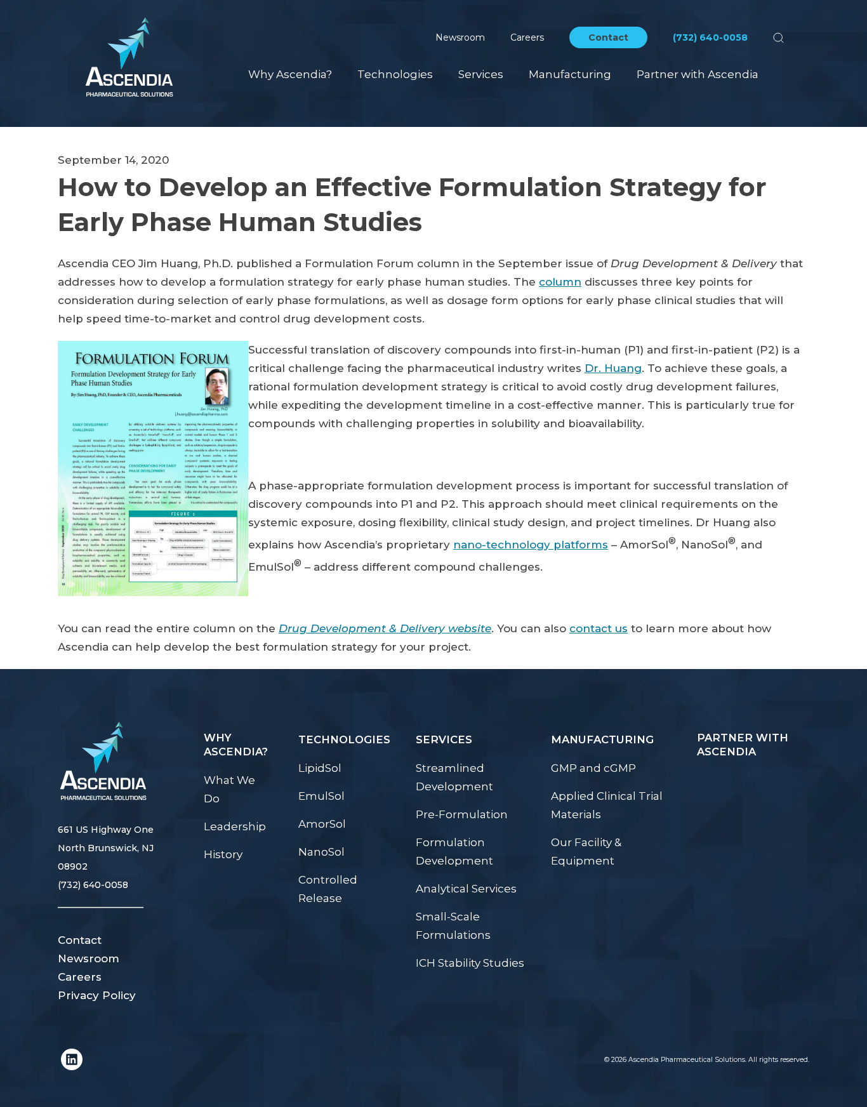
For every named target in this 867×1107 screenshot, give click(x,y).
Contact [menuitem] (80, 940)
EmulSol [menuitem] (321, 796)
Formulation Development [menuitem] (454, 851)
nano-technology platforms (530, 544)
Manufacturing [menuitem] (570, 74)
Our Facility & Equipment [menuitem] (586, 851)
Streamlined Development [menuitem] (454, 777)
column (560, 281)
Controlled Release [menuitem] (327, 889)
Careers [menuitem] (80, 977)
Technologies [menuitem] (395, 74)
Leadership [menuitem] (235, 826)
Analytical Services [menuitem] (466, 888)
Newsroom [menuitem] (88, 958)
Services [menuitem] (480, 74)
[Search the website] (778, 37)
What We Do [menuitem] (229, 789)
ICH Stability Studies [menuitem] (470, 963)
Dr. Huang (613, 368)
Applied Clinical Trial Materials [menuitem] (607, 805)
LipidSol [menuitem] (319, 768)
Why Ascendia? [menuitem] (290, 74)
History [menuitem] (223, 854)
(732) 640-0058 (710, 37)
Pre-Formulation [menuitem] (462, 814)
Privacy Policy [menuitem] (97, 995)
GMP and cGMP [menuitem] (593, 768)
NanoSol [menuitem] (321, 851)
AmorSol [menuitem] (322, 824)
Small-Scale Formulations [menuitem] (453, 925)
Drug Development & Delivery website (385, 628)
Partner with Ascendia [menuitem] (697, 74)
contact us (598, 628)
